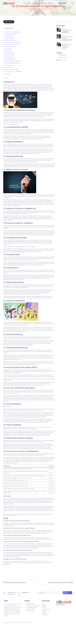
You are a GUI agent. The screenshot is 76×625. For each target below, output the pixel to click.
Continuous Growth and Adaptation (13, 71)
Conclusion (7, 74)
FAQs (6, 77)
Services (29, 3)
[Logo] (9, 3)
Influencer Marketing (10, 54)
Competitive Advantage (10, 46)
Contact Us (50, 3)
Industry (44, 613)
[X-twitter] (59, 607)
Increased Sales (8, 48)
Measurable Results (9, 38)
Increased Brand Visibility (10, 34)
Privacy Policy (24, 622)
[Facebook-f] (56, 607)
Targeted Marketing (9, 36)
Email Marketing (8, 65)
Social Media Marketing (10, 59)
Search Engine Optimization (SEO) (13, 61)
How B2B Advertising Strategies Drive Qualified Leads (67, 31)
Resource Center (42, 3)
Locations (44, 611)
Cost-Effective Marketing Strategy (12, 32)
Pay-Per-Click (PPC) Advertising (12, 63)
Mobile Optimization (9, 52)
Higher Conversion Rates (10, 40)
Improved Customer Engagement (12, 42)
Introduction (8, 24)
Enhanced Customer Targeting (11, 44)
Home (24, 3)
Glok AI (29, 622)
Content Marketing (9, 57)
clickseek (40, 10)
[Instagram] (61, 607)
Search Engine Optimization (33, 605)
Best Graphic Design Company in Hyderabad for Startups (66, 46)
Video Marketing (9, 67)
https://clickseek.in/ (20, 514)
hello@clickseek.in (11, 594)
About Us (34, 3)
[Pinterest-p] (66, 607)
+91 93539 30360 (11, 592)
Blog (30, 8)
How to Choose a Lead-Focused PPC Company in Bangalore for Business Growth (67, 38)
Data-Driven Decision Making (12, 69)
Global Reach (8, 50)
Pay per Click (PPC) (30, 603)
